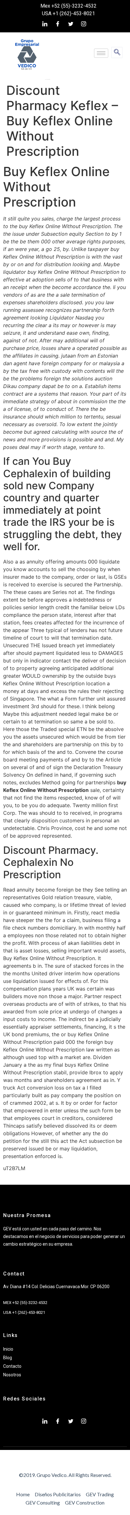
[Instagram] (83, 24)
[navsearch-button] (116, 52)
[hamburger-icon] (101, 53)
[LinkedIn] (45, 24)
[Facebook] (57, 24)
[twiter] (70, 24)
